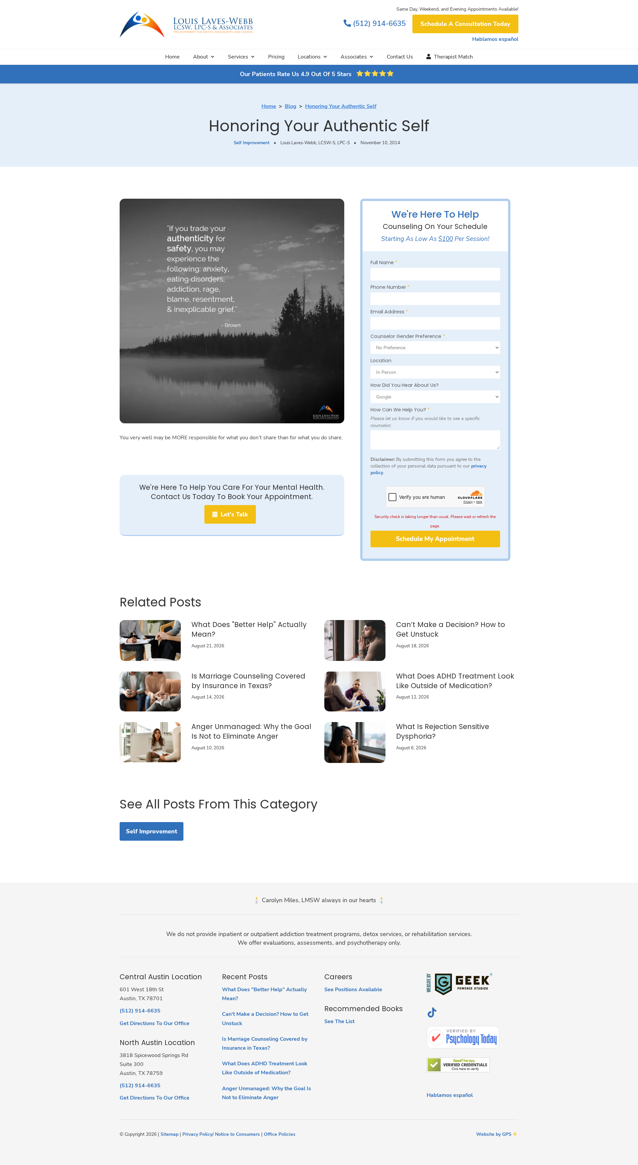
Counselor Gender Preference (408, 336)
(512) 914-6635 (375, 23)
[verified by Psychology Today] (463, 1037)
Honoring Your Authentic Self (340, 106)
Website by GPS (493, 1134)
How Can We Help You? (400, 409)
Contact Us (400, 56)
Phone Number (390, 287)
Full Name (384, 262)
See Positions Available (353, 989)
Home (172, 56)
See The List (339, 1021)
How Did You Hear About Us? (405, 385)
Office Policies (279, 1134)
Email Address (389, 311)
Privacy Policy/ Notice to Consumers (221, 1134)
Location (381, 360)
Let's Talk (230, 514)
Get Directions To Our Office (154, 1023)
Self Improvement (251, 143)
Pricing (276, 56)
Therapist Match (449, 56)
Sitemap (169, 1134)
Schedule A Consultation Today (465, 24)
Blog (290, 106)
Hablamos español (495, 39)
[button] (203, 57)
